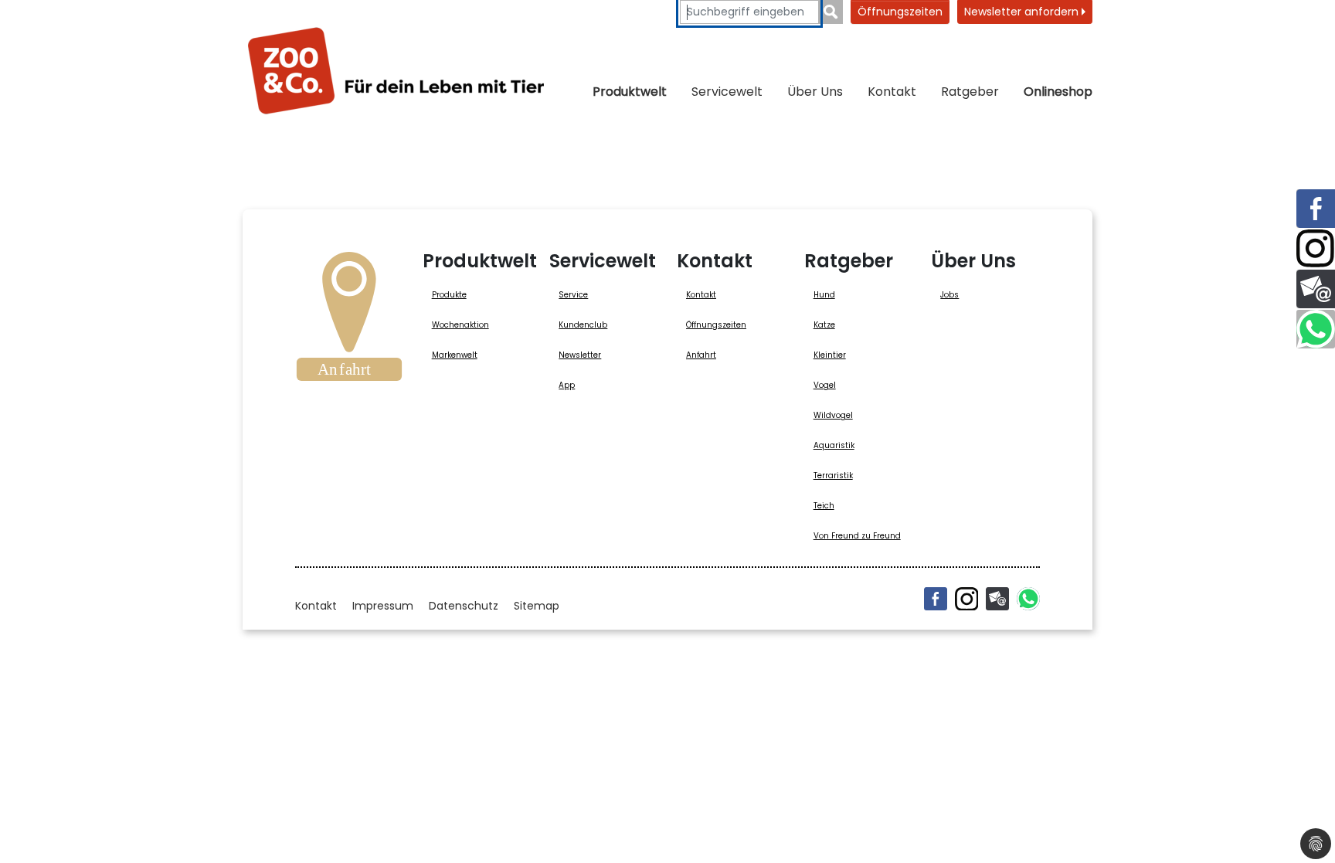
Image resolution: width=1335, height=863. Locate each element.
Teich (824, 505)
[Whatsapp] (1028, 598)
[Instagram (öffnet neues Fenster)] (966, 598)
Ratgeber (970, 91)
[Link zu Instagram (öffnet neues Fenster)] (1315, 248)
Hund (824, 295)
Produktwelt (630, 91)
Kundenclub (583, 325)
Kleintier (830, 355)
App (567, 385)
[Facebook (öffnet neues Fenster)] (935, 598)
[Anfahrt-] (349, 321)
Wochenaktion (460, 325)
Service (573, 295)
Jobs (949, 295)
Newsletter (580, 355)
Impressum (382, 605)
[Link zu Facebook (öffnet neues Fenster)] (1315, 208)
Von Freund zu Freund (857, 536)
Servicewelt (727, 91)
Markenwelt (454, 355)
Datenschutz (463, 605)
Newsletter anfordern (1023, 11)
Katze (824, 325)
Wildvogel (833, 415)
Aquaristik (834, 445)
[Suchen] (831, 12)
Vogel (825, 385)
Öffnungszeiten (900, 11)
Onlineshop (1058, 91)
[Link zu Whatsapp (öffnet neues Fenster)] (1315, 329)
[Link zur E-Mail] (1315, 289)
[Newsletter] (997, 598)
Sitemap (536, 605)
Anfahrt (701, 355)
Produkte (449, 295)
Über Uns (815, 91)
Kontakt (892, 91)
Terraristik (833, 475)
